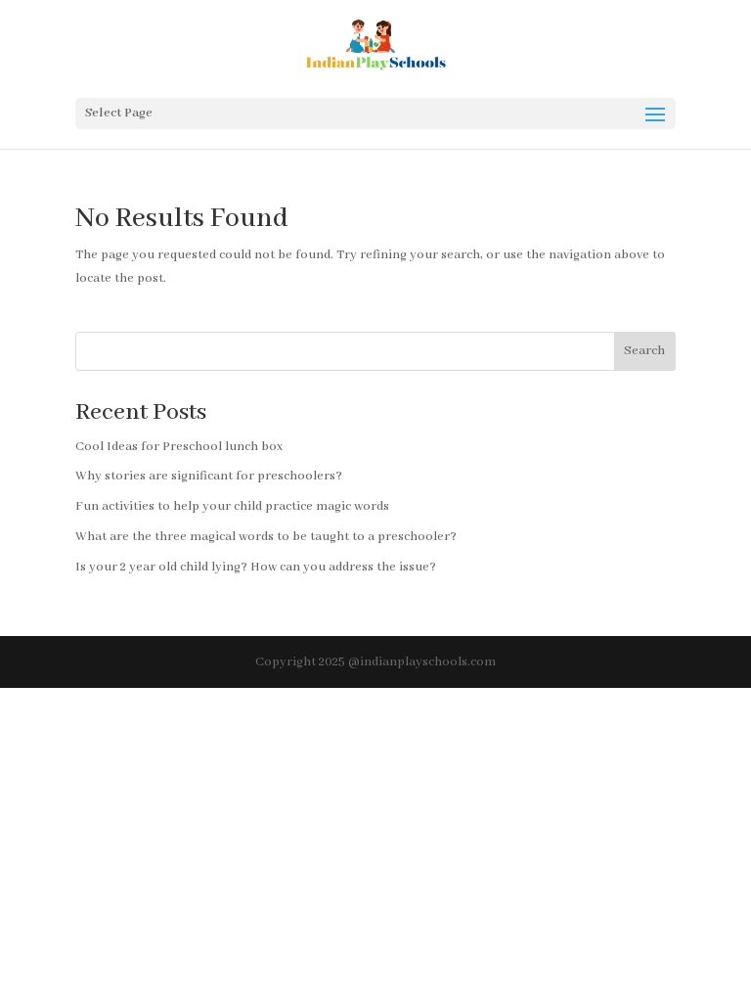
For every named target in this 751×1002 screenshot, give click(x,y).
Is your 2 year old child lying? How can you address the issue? (255, 567)
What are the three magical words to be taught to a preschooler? (266, 536)
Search (644, 350)
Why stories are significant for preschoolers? (208, 476)
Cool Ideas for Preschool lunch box (179, 446)
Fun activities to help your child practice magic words (232, 506)
